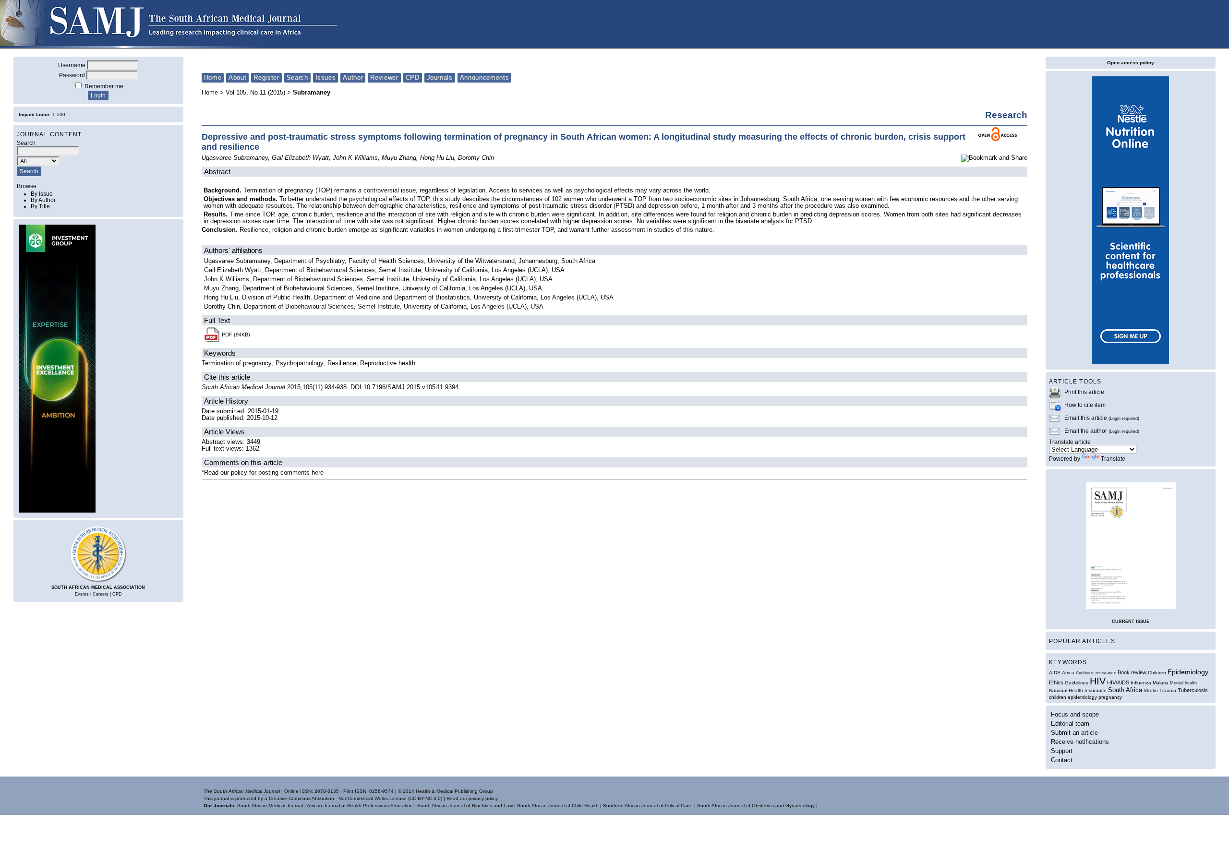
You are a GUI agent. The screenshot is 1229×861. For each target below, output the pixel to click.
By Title (40, 206)
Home (213, 77)
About (237, 77)
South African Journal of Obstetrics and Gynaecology (756, 805)
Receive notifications (1080, 741)
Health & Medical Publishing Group (454, 791)
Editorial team (1070, 723)
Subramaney (311, 92)
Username (71, 65)
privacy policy (483, 798)
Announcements (484, 77)
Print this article (1084, 392)
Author (353, 77)
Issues (325, 77)
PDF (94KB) (236, 334)
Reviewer (384, 77)
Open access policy (1130, 62)
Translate (1113, 458)
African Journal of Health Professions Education (360, 805)
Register (266, 77)
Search (297, 77)
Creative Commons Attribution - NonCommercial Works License (338, 798)
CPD (117, 594)
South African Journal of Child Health (558, 805)
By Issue (42, 194)
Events (82, 594)
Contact (1061, 760)
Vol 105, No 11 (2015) (255, 92)
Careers (100, 594)
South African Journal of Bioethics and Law (465, 805)
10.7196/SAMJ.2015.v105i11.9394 (410, 387)
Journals (440, 77)
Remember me (103, 86)
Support (1061, 750)
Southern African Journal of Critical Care (647, 805)
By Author (43, 200)
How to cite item (1085, 405)
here (318, 472)
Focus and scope (1075, 714)
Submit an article (1074, 732)
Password (72, 75)
